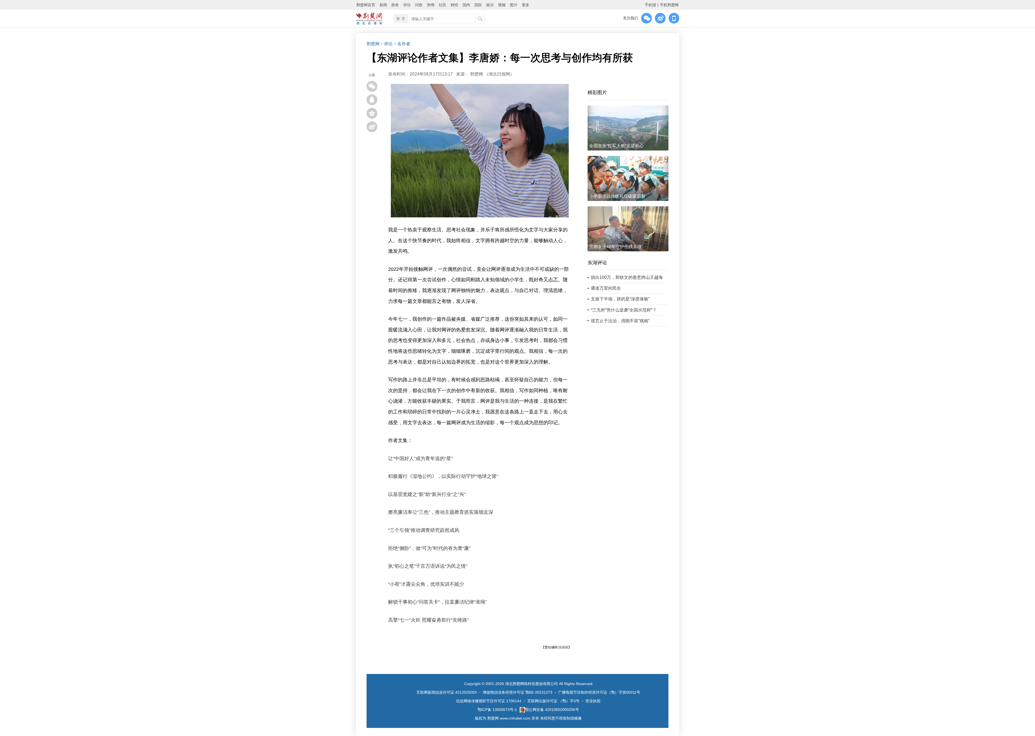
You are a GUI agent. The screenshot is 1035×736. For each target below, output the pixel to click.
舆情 (430, 5)
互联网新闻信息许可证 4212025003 (446, 692)
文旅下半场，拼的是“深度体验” (620, 299)
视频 (502, 5)
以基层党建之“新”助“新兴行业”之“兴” (427, 494)
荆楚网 (373, 44)
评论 (407, 5)
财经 (454, 5)
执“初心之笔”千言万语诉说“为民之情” (427, 566)
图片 (514, 5)
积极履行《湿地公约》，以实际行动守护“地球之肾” (443, 476)
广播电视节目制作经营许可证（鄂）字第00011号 (599, 692)
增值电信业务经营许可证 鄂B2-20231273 (517, 692)
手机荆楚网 (669, 5)
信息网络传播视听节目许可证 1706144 (488, 701)
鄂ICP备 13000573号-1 (497, 709)
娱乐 (490, 5)
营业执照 (593, 701)
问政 (419, 5)
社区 (442, 5)
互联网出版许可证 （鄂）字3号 (553, 701)
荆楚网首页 (365, 5)
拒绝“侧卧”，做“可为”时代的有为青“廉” (429, 548)
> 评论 (387, 44)
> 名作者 (402, 44)
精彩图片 (597, 92)
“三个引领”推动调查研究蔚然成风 (423, 530)
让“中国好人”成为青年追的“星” (420, 458)
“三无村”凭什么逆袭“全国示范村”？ (624, 310)
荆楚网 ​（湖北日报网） (492, 74)
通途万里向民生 (606, 288)
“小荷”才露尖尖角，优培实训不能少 (426, 584)
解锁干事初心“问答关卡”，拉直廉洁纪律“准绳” (437, 602)
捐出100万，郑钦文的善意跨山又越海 (627, 277)
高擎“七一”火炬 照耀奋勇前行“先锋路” (428, 620)
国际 (478, 5)
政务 (395, 5)
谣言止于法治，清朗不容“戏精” (620, 321)
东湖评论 (597, 262)
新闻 (383, 5)
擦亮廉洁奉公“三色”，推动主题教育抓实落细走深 (440, 512)
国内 (466, 5)
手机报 (650, 5)
